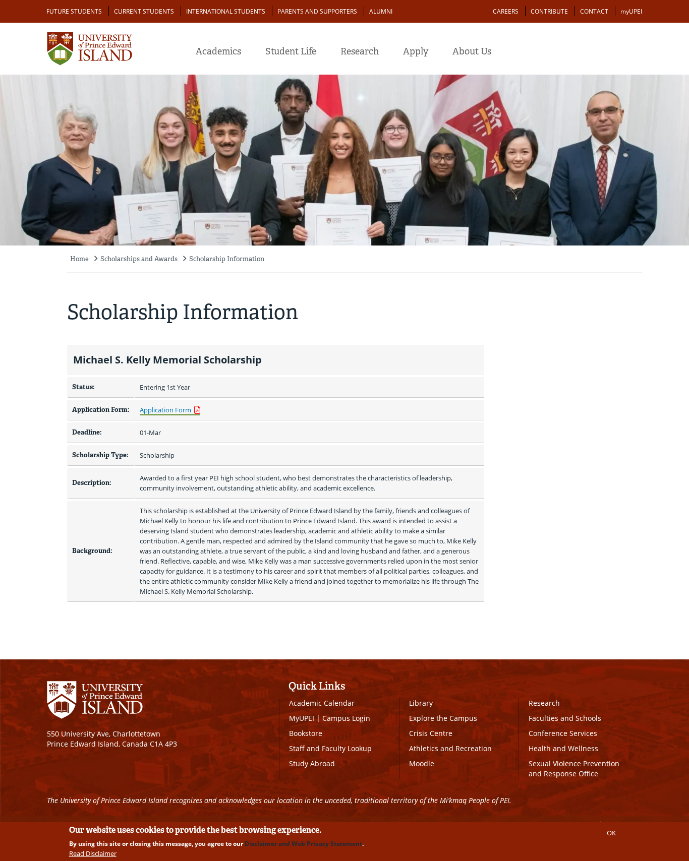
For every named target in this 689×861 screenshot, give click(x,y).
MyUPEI (301, 718)
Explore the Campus (443, 718)
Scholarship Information (226, 259)
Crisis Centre (430, 733)
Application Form (165, 409)
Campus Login (346, 718)
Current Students (144, 11)
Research (359, 51)
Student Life (290, 51)
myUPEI (631, 11)
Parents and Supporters (317, 11)
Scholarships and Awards (139, 259)
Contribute (549, 11)
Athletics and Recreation (450, 748)
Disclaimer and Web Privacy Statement (303, 843)
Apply (415, 51)
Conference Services (563, 733)
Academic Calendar (322, 703)
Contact (594, 11)
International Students (225, 11)
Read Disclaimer (93, 853)
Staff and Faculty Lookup (330, 748)
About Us (471, 51)
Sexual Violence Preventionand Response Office (574, 768)
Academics (218, 51)
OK (611, 833)
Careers (506, 11)
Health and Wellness (563, 748)
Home (79, 259)
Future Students (74, 11)
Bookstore (305, 733)
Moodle (421, 763)
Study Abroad (312, 763)
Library (421, 703)
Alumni (380, 11)
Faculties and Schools (565, 718)
